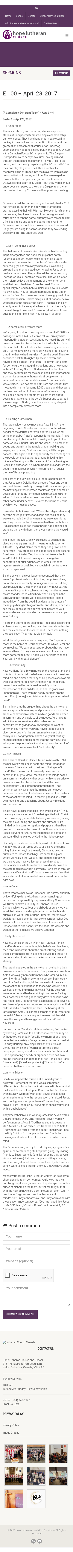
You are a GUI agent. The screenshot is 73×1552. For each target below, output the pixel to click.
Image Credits (11, 1432)
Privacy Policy (11, 1425)
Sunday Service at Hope (52, 16)
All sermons (61, 73)
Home (8, 16)
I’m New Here (50, 23)
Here (16, 1403)
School (19, 16)
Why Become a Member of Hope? (22, 23)
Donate (31, 16)
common (10, 717)
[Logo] (24, 34)
